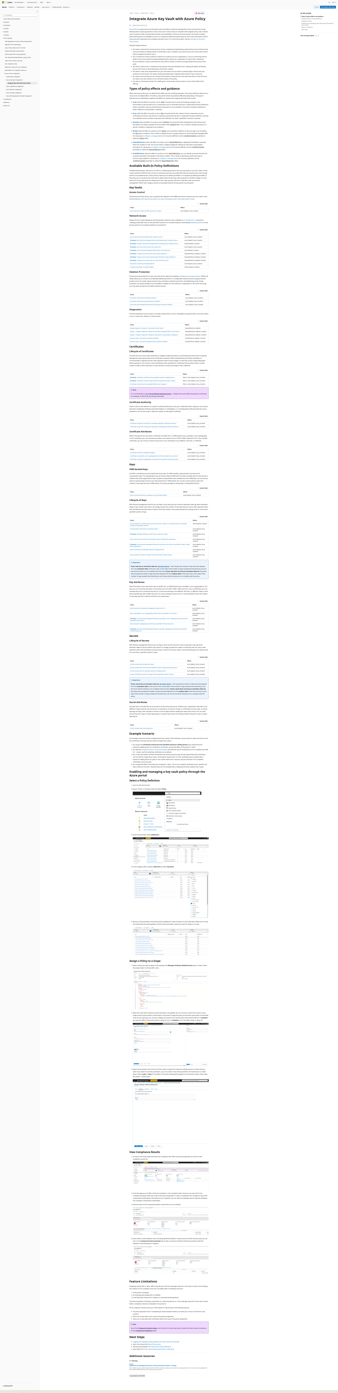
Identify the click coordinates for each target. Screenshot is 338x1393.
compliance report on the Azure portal (154, 750)
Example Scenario (306, 21)
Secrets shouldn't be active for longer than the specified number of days (151, 674)
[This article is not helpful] (318, 36)
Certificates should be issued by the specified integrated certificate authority (152, 423)
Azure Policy (133, 29)
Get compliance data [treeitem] (11, 64)
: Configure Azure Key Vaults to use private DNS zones (149, 260)
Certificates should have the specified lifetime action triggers (148, 384)
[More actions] (207, 13)
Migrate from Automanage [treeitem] (13, 44)
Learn (131, 13)
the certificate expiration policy (160, 394)
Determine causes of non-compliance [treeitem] (16, 67)
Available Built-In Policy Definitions (311, 19)
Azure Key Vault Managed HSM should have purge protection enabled (151, 304)
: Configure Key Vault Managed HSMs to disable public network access (153, 243)
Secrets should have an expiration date (141, 664)
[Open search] (329, 2)
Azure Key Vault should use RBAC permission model (145, 211)
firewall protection (196, 223)
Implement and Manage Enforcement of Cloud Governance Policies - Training (152, 1365)
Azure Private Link (188, 220)
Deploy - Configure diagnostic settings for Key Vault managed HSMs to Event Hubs (154, 331)
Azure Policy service (154, 1344)
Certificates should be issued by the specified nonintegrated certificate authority (154, 426)
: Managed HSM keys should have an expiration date (148, 534)
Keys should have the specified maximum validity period (146, 549)
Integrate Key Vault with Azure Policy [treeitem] (19, 83)
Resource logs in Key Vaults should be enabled (144, 338)
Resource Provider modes (148, 1328)
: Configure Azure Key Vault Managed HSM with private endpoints (152, 257)
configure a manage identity (153, 136)
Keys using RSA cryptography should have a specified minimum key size (151, 624)
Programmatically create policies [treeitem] (14, 51)
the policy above (163, 566)
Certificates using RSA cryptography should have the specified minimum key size (154, 459)
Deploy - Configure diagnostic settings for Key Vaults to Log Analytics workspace (153, 335)
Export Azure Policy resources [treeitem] (13, 60)
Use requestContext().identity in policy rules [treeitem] (18, 57)
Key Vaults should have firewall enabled (142, 263)
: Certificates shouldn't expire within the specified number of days (152, 381)
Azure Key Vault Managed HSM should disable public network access (153, 240)
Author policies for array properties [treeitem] (15, 54)
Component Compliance (144, 1331)
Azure (137, 13)
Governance (144, 13)
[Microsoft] (3, 2)
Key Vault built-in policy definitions (159, 1347)
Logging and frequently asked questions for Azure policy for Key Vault (156, 1342)
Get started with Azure (328, 7)
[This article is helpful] (316, 36)
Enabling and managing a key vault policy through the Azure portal (317, 24)
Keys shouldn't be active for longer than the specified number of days (150, 555)
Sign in (334, 2)
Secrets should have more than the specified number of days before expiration (153, 667)
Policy (151, 13)
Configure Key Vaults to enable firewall (141, 267)
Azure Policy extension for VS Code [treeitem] (15, 48)
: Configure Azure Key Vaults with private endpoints (148, 253)
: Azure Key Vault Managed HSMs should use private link (149, 250)
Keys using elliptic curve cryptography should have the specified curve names (153, 613)
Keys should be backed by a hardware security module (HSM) (148, 495)
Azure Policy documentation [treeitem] (12, 19)
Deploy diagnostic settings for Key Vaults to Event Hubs (146, 328)
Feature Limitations (307, 27)
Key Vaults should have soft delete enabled (143, 298)
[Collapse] (37, 11)
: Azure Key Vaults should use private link (145, 247)
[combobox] (19, 15)
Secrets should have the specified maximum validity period (147, 671)
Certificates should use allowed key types (142, 452)
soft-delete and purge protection (190, 276)
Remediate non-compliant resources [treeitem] (15, 70)
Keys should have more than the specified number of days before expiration (152, 539)
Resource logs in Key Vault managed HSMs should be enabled (148, 341)
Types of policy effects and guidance (312, 16)
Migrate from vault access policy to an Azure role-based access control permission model (164, 199)
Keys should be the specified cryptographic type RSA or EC (147, 608)
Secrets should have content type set (141, 728)
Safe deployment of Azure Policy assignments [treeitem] (18, 41)
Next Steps (304, 29)
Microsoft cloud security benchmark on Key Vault (157, 1349)
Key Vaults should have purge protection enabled (144, 301)
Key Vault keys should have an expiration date (143, 529)
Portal (316, 7)
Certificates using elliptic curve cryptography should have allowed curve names (153, 456)
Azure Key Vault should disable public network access (146, 237)
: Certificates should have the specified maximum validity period (152, 377)
